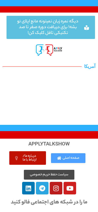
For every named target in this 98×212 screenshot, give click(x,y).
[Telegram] (42, 188)
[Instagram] (56, 188)
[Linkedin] (28, 188)
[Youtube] (70, 188)
